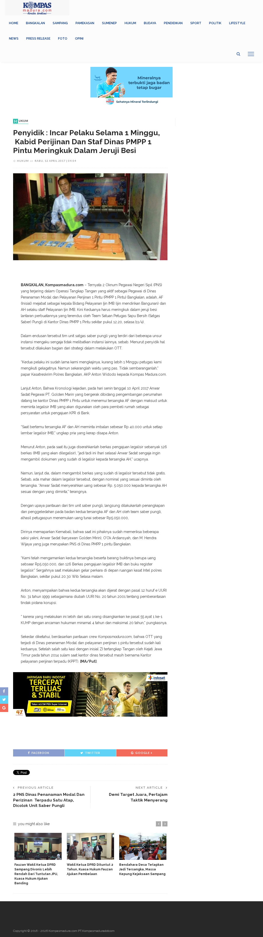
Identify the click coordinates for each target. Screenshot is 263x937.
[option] (38, 859)
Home (13, 23)
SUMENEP (109, 23)
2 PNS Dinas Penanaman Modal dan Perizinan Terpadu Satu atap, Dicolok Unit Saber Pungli (48, 800)
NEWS (13, 38)
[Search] (238, 54)
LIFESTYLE (237, 23)
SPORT (195, 23)
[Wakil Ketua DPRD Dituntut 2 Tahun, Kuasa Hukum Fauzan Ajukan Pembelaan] (90, 846)
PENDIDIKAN (173, 23)
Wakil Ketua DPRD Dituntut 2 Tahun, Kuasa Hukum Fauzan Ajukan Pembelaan (90, 869)
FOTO (62, 38)
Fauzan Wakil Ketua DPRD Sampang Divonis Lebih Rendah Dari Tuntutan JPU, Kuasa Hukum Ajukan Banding (36, 874)
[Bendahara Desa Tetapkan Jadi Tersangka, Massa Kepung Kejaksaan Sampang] (142, 846)
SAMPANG (60, 23)
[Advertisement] (90, 732)
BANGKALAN (35, 23)
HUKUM (130, 23)
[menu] (251, 54)
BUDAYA (150, 23)
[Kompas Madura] (37, 7)
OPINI (79, 38)
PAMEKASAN (85, 23)
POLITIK (215, 23)
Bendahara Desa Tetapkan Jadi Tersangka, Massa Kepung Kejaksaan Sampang (142, 869)
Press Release (38, 38)
